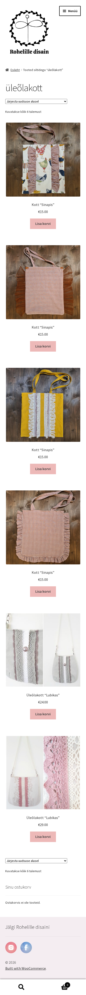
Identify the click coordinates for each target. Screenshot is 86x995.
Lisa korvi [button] (43, 223)
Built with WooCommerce (25, 968)
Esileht (15, 70)
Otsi (21, 987)
